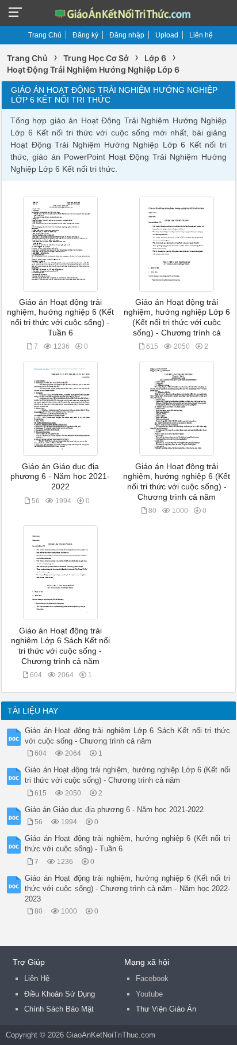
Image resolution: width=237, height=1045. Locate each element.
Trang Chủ (45, 35)
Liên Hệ (36, 978)
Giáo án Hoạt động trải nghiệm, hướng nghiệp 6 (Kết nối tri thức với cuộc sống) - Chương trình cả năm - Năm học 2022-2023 (127, 888)
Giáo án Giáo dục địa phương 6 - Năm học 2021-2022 (60, 476)
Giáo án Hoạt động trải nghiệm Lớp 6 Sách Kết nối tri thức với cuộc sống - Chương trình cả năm (127, 735)
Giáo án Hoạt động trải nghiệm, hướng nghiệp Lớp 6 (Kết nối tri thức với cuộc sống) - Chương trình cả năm (127, 774)
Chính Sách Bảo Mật (59, 1009)
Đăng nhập (126, 35)
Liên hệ (201, 35)
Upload (166, 35)
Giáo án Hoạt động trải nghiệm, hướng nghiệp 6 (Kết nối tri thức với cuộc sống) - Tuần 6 (127, 843)
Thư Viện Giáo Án (166, 1009)
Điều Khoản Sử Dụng (59, 994)
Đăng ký (85, 35)
